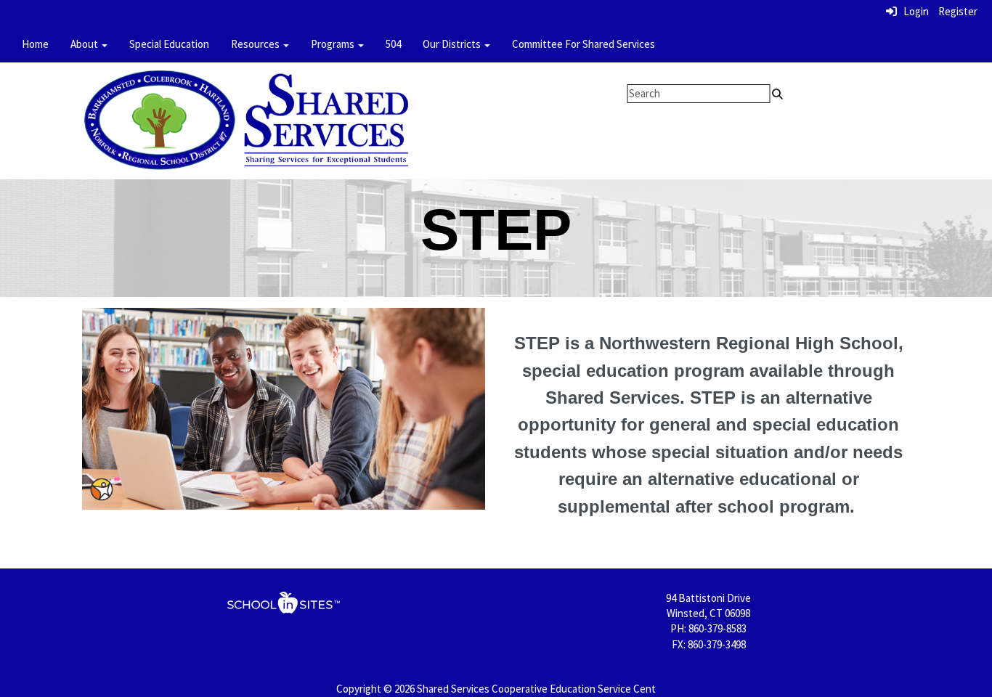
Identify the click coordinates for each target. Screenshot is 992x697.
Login (913, 11)
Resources (256, 44)
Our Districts (453, 44)
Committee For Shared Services (583, 44)
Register (957, 11)
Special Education (169, 44)
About (85, 44)
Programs (334, 44)
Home (35, 44)
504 (393, 44)
